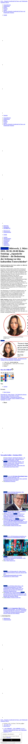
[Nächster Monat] (12, 369)
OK (11, 740)
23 (5, 379)
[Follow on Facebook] (15, 88)
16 (5, 377)
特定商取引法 (6, 228)
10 (7, 376)
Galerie (5, 10)
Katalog (5, 7)
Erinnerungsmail (7, 232)
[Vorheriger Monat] (11, 369)
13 (12, 376)
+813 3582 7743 (7, 724)
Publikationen (6, 6)
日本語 (5, 15)
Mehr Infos (8, 737)
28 (1, 380)
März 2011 (6, 369)
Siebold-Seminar (7, 238)
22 (3, 379)
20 (12, 377)
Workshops (6, 243)
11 (9, 376)
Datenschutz (6, 227)
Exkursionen (6, 241)
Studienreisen (6, 245)
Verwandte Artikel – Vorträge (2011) (11, 455)
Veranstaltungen (7, 4)
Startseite (5, 115)
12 (11, 376)
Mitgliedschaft (6, 230)
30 (5, 380)
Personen (5, 8)
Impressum (5, 225)
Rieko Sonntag (6, 392)
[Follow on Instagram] (15, 40)
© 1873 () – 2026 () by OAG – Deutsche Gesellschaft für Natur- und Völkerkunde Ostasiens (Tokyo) (15, 730)
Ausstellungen (6, 239)
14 (1, 377)
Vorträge (5, 237)
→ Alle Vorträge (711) (5, 615)
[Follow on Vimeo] (15, 64)
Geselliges (5, 242)
